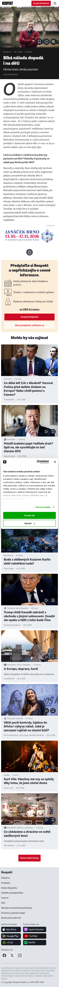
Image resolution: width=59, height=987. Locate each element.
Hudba (6, 775)
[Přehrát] (46, 371)
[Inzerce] (29, 235)
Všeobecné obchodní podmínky (16, 908)
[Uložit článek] (39, 41)
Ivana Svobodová (10, 74)
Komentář (11, 439)
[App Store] (11, 929)
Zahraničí (8, 379)
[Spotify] (34, 942)
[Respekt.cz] (7, 3)
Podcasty (11, 608)
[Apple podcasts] (34, 929)
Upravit (27, 523)
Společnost (8, 555)
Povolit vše (29, 515)
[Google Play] (11, 936)
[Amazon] (11, 942)
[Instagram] (19, 957)
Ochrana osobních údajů (13, 913)
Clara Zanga (9, 568)
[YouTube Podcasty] (34, 936)
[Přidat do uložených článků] (53, 371)
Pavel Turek (8, 788)
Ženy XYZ (19, 718)
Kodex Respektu (9, 888)
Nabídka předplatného (12, 893)
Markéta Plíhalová (36, 735)
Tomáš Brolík (9, 400)
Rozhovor (7, 52)
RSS (3, 903)
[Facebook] (4, 957)
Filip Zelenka (9, 845)
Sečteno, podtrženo (25, 828)
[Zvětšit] (29, 27)
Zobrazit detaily (43, 507)
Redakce (5, 878)
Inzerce (5, 898)
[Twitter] (12, 957)
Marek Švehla (9, 456)
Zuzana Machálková (12, 625)
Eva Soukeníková (11, 735)
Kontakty (5, 883)
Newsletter (11, 665)
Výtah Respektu (22, 608)
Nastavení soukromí (11, 918)
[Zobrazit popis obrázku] (46, 41)
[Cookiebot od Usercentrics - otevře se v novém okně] (37, 462)
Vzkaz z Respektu (24, 665)
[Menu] (55, 3)
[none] (53, 41)
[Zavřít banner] (55, 462)
